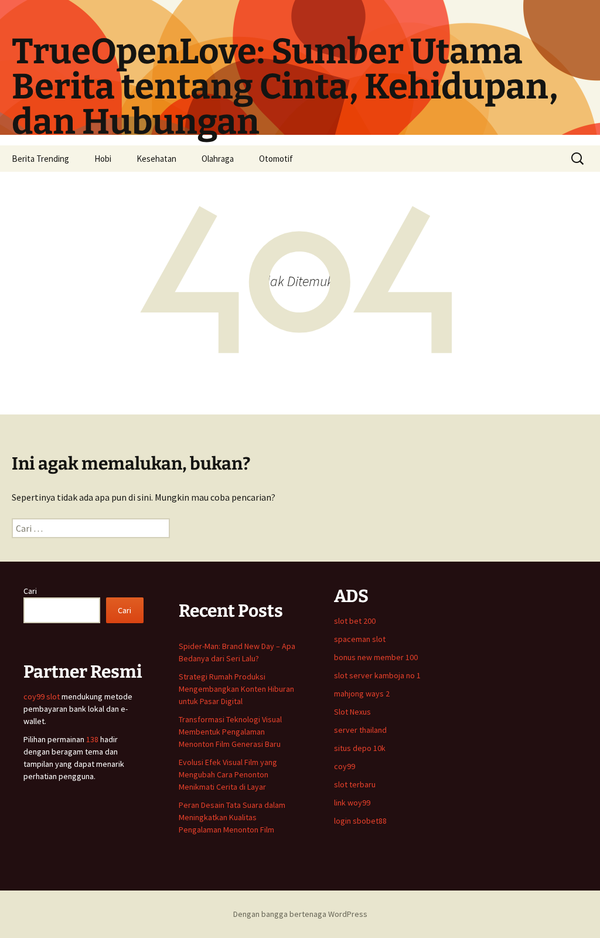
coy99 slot (41, 696)
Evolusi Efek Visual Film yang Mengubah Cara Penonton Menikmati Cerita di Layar (228, 774)
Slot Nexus (352, 711)
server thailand (360, 730)
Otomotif (276, 158)
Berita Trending (40, 158)
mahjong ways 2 (362, 693)
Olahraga (218, 158)
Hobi (102, 158)
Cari (30, 591)
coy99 (344, 766)
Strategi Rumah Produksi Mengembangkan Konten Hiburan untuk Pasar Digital (236, 688)
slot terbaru (355, 784)
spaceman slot (360, 639)
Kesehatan (156, 158)
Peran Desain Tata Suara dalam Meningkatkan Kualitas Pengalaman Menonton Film (232, 817)
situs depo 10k (360, 748)
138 (93, 739)
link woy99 (352, 802)
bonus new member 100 (376, 657)
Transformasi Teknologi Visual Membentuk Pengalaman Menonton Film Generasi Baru (230, 731)
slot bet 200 (355, 621)
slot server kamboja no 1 (377, 675)
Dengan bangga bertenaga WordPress (300, 914)
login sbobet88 (360, 820)
